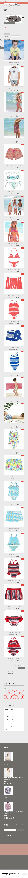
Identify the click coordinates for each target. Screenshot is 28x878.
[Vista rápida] (18, 64)
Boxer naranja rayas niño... (14, 295)
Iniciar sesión (12, 5)
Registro (18, 5)
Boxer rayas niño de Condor (14, 606)
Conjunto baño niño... (14, 62)
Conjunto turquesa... (14, 554)
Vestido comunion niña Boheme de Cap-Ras (14, 777)
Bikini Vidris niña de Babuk (14, 140)
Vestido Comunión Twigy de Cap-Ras (12, 762)
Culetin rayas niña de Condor (14, 632)
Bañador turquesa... (14, 502)
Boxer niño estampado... (14, 476)
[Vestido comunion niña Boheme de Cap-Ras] (8, 776)
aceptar (24, 873)
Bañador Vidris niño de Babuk (14, 165)
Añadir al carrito (12, 64)
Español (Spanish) (9, 2)
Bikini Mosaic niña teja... (14, 243)
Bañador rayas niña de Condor (14, 580)
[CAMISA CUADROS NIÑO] (8, 794)
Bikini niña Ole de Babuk (14, 114)
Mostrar (17, 665)
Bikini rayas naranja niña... (14, 269)
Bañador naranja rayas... (14, 321)
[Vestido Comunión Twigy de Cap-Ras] (8, 760)
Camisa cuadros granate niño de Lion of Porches (13, 811)
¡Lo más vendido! (10, 683)
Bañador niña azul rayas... (14, 373)
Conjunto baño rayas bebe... (14, 658)
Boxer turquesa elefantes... (14, 528)
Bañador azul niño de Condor (14, 425)
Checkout (9, 23)
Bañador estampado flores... (14, 451)
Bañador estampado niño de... (14, 399)
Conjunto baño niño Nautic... (14, 88)
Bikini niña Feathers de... (14, 191)
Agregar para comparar (4, 40)
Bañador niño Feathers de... (14, 217)
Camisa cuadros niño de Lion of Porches (12, 796)
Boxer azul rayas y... (14, 347)
